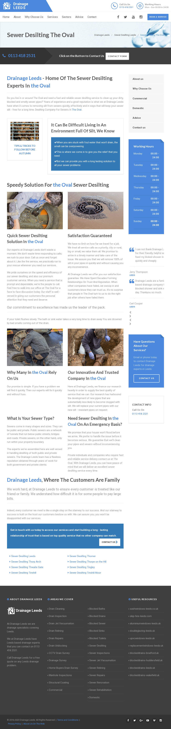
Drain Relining (56, 630)
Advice (79, 17)
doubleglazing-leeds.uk (142, 630)
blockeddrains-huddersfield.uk (146, 660)
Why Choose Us (34, 17)
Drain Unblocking (58, 645)
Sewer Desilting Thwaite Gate (27, 567)
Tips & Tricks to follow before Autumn (24, 149)
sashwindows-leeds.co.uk (144, 608)
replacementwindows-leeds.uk (146, 645)
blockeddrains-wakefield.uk (144, 675)
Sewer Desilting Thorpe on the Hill (88, 561)
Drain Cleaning (56, 608)
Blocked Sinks (97, 630)
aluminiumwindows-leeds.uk (145, 623)
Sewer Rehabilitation (100, 689)
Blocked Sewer (97, 623)
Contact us (139, 127)
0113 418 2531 (126, 7)
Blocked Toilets (97, 638)
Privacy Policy (14, 723)
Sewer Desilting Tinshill (23, 572)
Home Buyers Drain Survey (63, 667)
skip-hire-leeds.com (141, 616)
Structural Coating (59, 682)
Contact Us (109, 542)
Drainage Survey (57, 660)
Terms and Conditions (67, 720)
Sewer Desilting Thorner (83, 556)
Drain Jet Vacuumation (61, 623)
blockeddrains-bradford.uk (144, 653)
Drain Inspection (58, 616)
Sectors (66, 17)
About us (138, 78)
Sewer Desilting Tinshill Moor (85, 572)
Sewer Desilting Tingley (82, 567)
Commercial (140, 98)
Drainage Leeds (29, 610)
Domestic (138, 108)
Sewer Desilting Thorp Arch (26, 561)
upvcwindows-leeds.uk (142, 638)
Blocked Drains (97, 616)
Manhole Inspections (60, 675)
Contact (92, 17)
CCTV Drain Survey (59, 653)
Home (6, 17)
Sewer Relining (97, 667)
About (17, 17)
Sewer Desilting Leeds (23, 556)
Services (52, 17)
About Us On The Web (34, 723)
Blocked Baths (97, 608)
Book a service (157, 17)
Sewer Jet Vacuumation (102, 660)
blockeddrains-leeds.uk (142, 667)
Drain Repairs (56, 638)
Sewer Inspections (99, 653)
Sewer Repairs (97, 675)
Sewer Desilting (97, 645)
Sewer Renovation (99, 682)
